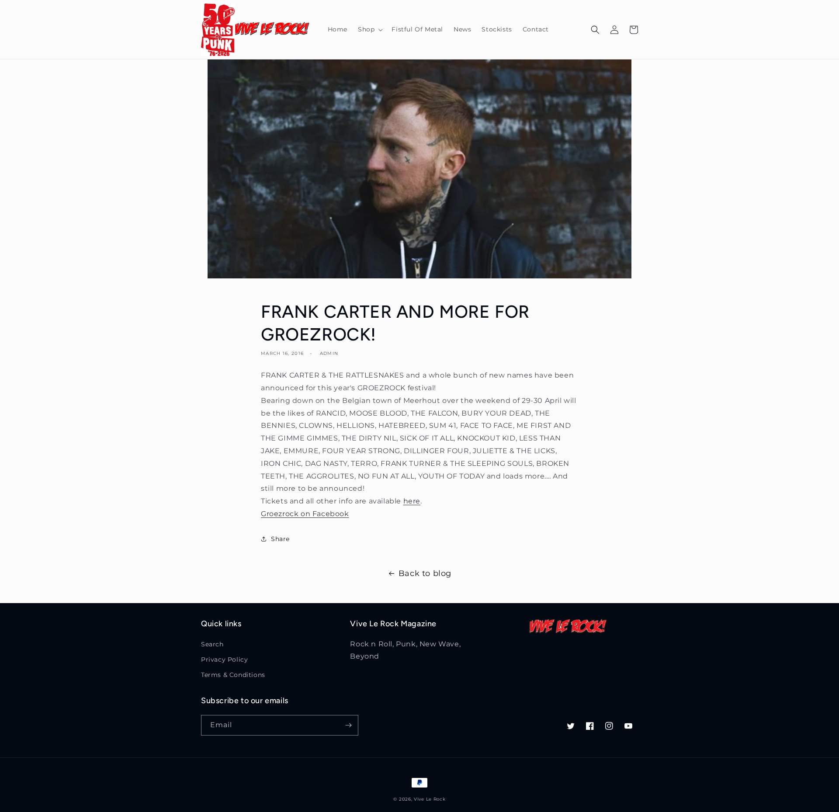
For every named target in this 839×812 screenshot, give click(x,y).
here (411, 501)
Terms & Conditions (233, 675)
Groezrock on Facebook (305, 514)
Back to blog (425, 573)
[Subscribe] (348, 725)
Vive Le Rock (429, 799)
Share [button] (280, 539)
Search (212, 644)
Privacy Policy (224, 659)
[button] (369, 29)
